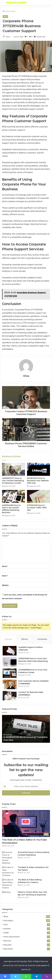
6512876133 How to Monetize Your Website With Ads (38, 480)
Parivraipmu (8, 920)
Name (5, 566)
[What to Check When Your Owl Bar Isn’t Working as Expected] (9, 896)
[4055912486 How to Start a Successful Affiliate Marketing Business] (13, 496)
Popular (8, 639)
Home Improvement (12, 937)
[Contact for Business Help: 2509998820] (10, 695)
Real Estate (8, 949)
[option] (26, 729)
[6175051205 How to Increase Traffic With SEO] (38, 496)
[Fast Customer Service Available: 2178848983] (10, 684)
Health (6, 933)
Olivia (8, 37)
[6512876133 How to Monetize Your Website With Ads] (38, 469)
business (7, 929)
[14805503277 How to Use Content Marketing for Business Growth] (13, 469)
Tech (6, 925)
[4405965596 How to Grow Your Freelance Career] (10, 673)
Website (5, 585)
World (13, 11)
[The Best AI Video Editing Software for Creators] (9, 883)
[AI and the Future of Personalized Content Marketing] (9, 857)
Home (6, 11)
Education (8, 945)
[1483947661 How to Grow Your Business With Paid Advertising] (10, 662)
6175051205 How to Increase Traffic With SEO (37, 507)
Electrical (7, 941)
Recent (24, 639)
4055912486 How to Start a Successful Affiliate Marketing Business (11, 509)
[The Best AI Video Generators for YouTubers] (9, 871)
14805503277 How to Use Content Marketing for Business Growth (13, 480)
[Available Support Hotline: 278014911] (10, 650)
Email (5, 576)
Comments (42, 639)
